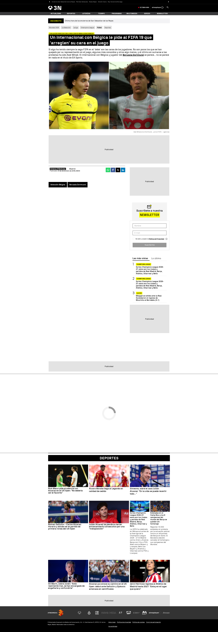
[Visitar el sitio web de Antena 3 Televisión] (81, 613)
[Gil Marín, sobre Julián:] (68, 571)
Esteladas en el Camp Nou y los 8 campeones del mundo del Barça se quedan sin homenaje (158, 518)
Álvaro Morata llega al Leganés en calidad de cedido (106, 489)
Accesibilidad (112, 626)
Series (147, 14)
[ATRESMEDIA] (56, 613)
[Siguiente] (168, 2)
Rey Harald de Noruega (115, 2)
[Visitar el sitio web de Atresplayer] (155, 613)
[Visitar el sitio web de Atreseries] (120, 613)
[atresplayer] (158, 7)
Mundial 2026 (54, 27)
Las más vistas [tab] (140, 258)
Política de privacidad (124, 622)
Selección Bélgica (57, 185)
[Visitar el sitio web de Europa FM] (136, 613)
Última (144, 7)
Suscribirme (150, 245)
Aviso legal (112, 622)
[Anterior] (49, 2)
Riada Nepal (93, 2)
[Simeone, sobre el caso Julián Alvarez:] (150, 476)
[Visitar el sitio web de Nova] (105, 613)
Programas (117, 14)
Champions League (87, 27)
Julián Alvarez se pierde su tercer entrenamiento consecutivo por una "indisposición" (107, 526)
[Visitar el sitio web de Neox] (97, 613)
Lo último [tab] (156, 258)
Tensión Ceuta (102, 2)
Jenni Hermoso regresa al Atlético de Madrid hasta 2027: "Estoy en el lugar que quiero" (148, 586)
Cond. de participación (153, 622)
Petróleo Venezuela (82, 2)
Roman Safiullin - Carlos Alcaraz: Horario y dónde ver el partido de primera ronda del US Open (65, 526)
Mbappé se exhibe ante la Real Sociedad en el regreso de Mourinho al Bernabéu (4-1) (149, 298)
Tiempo (101, 14)
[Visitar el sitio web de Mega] (112, 613)
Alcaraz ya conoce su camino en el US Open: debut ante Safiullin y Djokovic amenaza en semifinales (108, 586)
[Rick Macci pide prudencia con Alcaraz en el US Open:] (68, 476)
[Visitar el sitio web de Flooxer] (166, 613)
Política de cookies (138, 622)
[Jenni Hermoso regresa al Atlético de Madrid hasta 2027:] (150, 571)
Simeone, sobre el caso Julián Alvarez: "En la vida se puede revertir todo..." (148, 491)
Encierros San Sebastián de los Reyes (63, 2)
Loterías (86, 14)
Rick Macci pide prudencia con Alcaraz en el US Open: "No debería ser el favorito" (65, 490)
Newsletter (162, 14)
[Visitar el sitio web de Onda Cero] (128, 613)
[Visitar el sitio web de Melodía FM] (144, 613)
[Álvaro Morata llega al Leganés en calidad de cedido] (109, 476)
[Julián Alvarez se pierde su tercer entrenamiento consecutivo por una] (109, 512)
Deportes (71, 14)
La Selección (66, 27)
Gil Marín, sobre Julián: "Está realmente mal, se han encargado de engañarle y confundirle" (66, 586)
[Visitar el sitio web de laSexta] (89, 613)
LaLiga (75, 27)
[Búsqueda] (167, 7)
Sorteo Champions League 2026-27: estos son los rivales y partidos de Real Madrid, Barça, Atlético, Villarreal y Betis (150, 270)
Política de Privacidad (156, 239)
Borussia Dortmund (77, 185)
